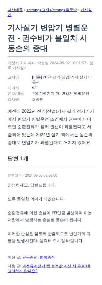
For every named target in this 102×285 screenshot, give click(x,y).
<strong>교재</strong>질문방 (51, 10)
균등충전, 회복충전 (38, 257)
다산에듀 (15, 10)
